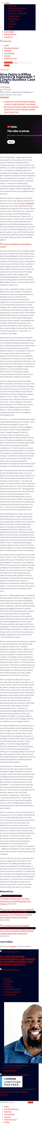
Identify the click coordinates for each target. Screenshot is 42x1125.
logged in (12, 946)
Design (10, 26)
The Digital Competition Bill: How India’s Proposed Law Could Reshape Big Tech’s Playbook (15, 901)
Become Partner (10, 34)
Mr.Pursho (6, 87)
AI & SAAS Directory (11, 48)
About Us (7, 979)
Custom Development (12, 992)
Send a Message (10, 1070)
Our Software (9, 53)
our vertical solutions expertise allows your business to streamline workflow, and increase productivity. (17, 960)
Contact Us (8, 37)
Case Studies (9, 32)
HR (9, 29)
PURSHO (24, 1092)
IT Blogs (7, 984)
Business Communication (17, 13)
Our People (8, 981)
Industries (8, 50)
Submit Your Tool (10, 58)
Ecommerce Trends (15, 11)
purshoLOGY (5, 1092)
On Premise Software (12, 989)
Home (6, 45)
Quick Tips (12, 5)
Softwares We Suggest (17, 8)
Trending (11, 21)
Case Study (12, 24)
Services (7, 56)
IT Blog (6, 3)
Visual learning (13, 19)
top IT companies (27, 203)
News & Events (14, 16)
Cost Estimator (9, 994)
